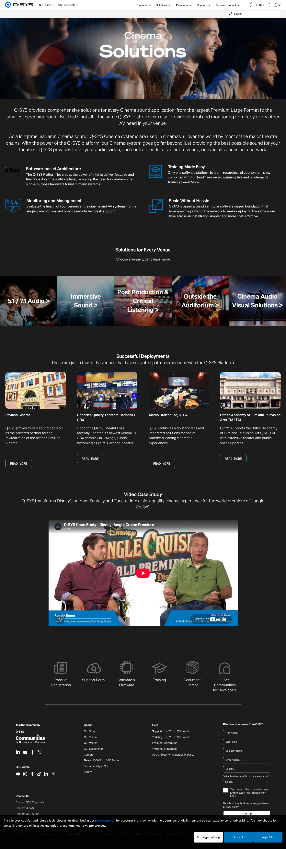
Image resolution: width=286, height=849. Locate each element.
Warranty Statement (164, 749)
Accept (238, 837)
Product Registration (164, 743)
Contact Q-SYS (25, 808)
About (232, 5)
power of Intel (88, 174)
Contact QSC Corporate (30, 802)
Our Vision (90, 737)
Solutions (161, 5)
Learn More (190, 182)
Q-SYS (20, 732)
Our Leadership (93, 749)
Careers (88, 755)
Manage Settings (208, 837)
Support (202, 5)
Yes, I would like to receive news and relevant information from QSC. (249, 793)
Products (142, 5)
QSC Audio (23, 768)
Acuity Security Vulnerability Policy (173, 755)
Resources (182, 5)
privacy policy (231, 807)
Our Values (90, 743)
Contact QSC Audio (27, 814)
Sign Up (247, 814)
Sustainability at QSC (96, 766)
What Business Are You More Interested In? (246, 776)
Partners (220, 5)
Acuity (88, 772)
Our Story (90, 731)
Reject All (268, 837)
